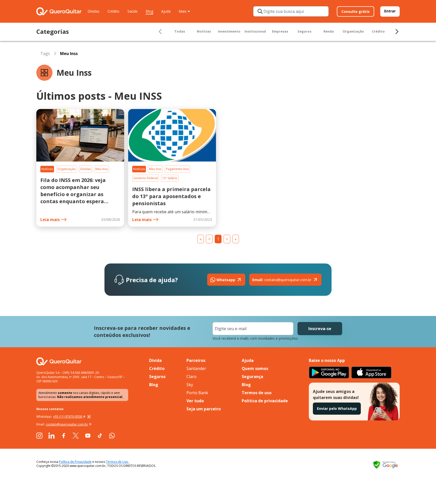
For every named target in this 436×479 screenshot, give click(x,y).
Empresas (280, 31)
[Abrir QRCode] (89, 416)
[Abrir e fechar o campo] (260, 11)
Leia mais (50, 219)
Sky (189, 384)
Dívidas (93, 11)
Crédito (113, 11)
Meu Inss (101, 169)
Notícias (204, 31)
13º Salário (169, 178)
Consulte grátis (355, 11)
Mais (182, 11)
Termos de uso (256, 392)
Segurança (252, 376)
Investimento (229, 31)
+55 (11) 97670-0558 (67, 416)
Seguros (304, 31)
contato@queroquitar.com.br (281, 279)
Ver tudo (195, 401)
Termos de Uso (117, 462)
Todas (179, 31)
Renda (328, 31)
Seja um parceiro (203, 409)
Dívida (155, 360)
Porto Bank (197, 392)
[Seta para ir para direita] (397, 32)
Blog (149, 11)
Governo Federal (145, 178)
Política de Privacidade (75, 462)
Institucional (255, 31)
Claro (191, 376)
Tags (45, 53)
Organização (353, 31)
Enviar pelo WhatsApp (337, 408)
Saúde (132, 11)
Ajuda (166, 11)
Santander (196, 368)
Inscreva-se (319, 328)
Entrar (390, 11)
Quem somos (255, 368)
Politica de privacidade (265, 401)
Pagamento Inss (177, 169)
